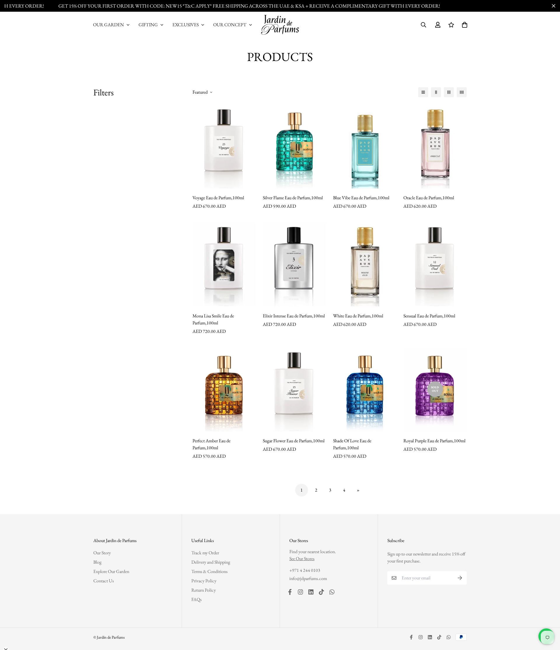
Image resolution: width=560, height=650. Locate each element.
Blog (97, 562)
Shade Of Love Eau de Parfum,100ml (352, 444)
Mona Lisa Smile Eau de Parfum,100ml (213, 319)
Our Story (102, 553)
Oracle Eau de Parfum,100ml (428, 198)
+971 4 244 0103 (304, 570)
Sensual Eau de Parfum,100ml (429, 316)
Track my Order (205, 553)
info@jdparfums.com (308, 578)
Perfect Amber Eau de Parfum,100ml (211, 444)
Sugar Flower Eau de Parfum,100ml (294, 441)
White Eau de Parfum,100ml (358, 316)
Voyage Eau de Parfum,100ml (218, 198)
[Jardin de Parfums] (280, 25)
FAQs (196, 599)
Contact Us (103, 581)
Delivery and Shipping (210, 562)
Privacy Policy (203, 581)
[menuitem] (111, 25)
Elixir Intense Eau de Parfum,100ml (294, 316)
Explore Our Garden (111, 571)
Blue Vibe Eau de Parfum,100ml (361, 198)
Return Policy (203, 590)
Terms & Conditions (209, 571)
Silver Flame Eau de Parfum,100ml (293, 198)
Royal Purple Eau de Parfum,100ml (434, 441)
